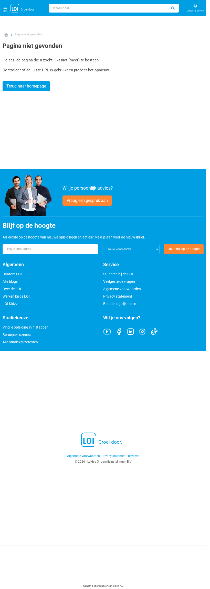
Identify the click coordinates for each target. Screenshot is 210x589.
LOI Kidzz (10, 304)
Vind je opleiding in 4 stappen (25, 327)
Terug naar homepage (26, 86)
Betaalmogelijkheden (119, 304)
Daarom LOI (12, 274)
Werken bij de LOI (16, 296)
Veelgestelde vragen (119, 281)
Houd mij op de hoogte (184, 249)
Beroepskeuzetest (17, 335)
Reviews (133, 456)
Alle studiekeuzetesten (20, 342)
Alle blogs (10, 281)
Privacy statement (117, 296)
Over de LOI (12, 289)
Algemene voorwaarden (122, 289)
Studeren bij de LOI (118, 274)
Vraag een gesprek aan (87, 200)
